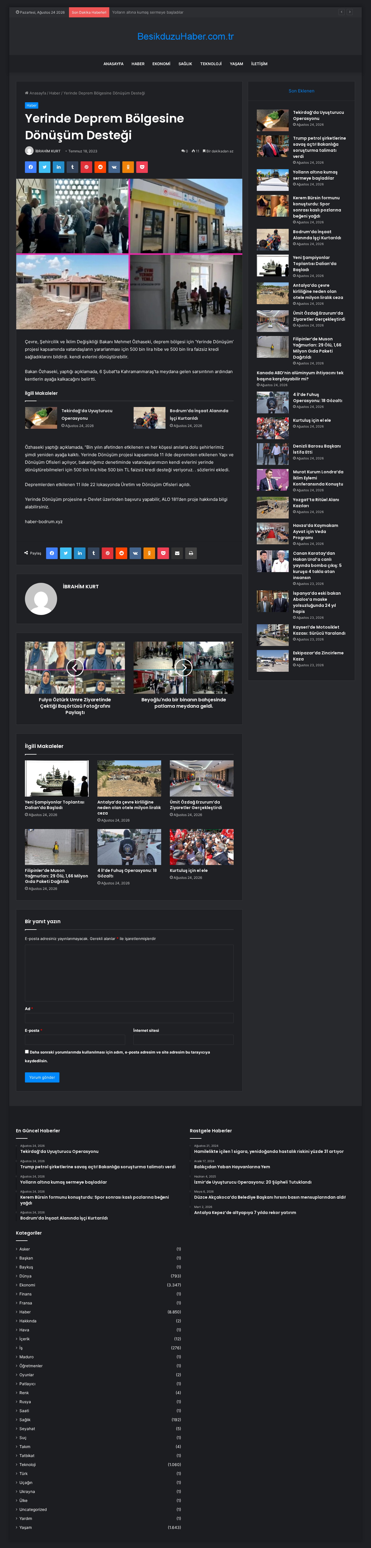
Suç (23, 1437)
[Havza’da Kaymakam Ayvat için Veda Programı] (273, 533)
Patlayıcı (27, 1383)
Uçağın (25, 1482)
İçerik (24, 1339)
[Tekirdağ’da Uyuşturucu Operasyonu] (41, 418)
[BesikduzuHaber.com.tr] (185, 36)
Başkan (26, 1258)
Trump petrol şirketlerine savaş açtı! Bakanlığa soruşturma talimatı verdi (319, 147)
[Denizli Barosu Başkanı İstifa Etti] (273, 454)
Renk (24, 1392)
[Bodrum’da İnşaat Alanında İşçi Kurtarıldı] (150, 418)
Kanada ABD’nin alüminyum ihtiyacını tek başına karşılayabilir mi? (300, 376)
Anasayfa (113, 63)
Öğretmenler (31, 1365)
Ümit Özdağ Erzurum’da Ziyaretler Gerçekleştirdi (196, 804)
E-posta (33, 1030)
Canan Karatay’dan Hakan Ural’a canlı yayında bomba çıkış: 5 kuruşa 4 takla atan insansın (317, 565)
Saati (24, 1410)
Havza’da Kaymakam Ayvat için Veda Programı (315, 532)
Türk (23, 1473)
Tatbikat (26, 1455)
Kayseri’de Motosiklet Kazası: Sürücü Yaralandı (319, 630)
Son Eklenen (301, 91)
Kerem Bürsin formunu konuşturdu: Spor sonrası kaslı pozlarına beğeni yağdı (181, 12)
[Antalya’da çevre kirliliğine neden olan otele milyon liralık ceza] (129, 778)
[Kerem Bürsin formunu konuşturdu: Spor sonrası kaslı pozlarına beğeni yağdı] (273, 206)
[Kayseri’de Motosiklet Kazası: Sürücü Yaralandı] (273, 635)
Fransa (25, 1303)
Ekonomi (161, 63)
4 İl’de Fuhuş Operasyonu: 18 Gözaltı (127, 873)
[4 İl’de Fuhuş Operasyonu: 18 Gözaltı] (129, 847)
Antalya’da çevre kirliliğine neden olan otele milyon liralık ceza (129, 807)
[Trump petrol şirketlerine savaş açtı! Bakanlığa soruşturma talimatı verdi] (273, 146)
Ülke (23, 1500)
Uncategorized (33, 1509)
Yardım (25, 1518)
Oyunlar (26, 1374)
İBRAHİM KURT (48, 151)
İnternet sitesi (146, 1030)
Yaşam (236, 63)
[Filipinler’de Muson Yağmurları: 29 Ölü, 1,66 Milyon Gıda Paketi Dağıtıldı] (57, 847)
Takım (24, 1446)
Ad (29, 1008)
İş (21, 1348)
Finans (25, 1294)
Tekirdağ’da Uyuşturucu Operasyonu (318, 115)
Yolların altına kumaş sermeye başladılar (315, 175)
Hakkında (28, 1321)
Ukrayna (27, 1491)
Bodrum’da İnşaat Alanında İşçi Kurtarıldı (317, 235)
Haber (138, 63)
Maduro (26, 1356)
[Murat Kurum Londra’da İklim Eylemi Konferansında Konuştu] (273, 480)
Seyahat (27, 1428)
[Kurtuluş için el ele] (202, 847)
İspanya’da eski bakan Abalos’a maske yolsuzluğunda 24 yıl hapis (317, 602)
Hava (24, 1330)
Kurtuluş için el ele (189, 870)
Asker (24, 1249)
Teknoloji (211, 63)
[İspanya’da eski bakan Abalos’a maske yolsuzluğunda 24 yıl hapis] (273, 601)
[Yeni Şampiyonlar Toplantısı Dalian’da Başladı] (57, 778)
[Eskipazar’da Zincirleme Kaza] (273, 661)
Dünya (25, 1276)
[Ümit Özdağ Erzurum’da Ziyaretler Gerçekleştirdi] (202, 778)
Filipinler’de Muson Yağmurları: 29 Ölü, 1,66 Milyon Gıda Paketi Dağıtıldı (56, 876)
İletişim (259, 63)
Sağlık (185, 63)
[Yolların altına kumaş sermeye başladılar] (273, 180)
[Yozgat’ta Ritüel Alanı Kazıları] (273, 508)
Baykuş (26, 1267)
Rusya (25, 1401)
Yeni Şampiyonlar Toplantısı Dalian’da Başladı (54, 804)
